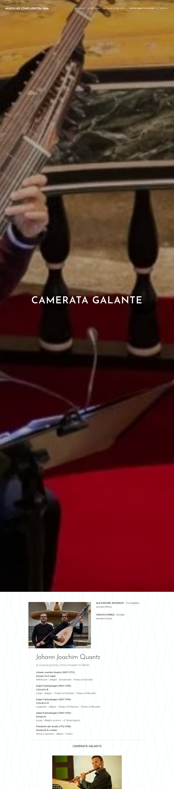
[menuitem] (80, 8)
